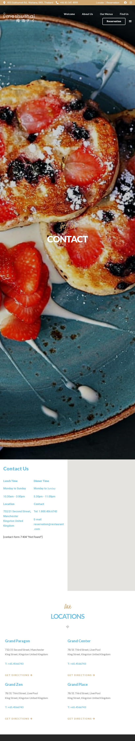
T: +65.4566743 (14, 663)
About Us (87, 13)
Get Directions (17, 675)
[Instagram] (130, 2)
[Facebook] (125, 2)
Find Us (124, 13)
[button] (113, 21)
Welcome (69, 13)
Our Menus (106, 13)
